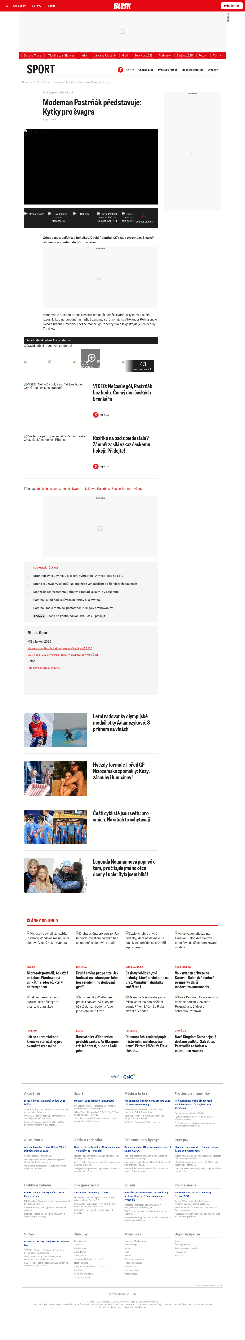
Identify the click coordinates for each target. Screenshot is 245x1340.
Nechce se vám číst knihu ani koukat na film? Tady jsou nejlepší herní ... (196, 1208)
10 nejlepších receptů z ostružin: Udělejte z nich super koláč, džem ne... (197, 1163)
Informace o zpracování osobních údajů (143, 1304)
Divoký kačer (49, 1192)
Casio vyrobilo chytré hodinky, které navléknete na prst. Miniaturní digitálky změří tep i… (147, 980)
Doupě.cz (180, 1031)
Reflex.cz (131, 1031)
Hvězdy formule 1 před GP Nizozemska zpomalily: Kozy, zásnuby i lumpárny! (121, 771)
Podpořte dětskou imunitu (138, 1192)
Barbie (127, 1248)
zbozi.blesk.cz (81, 1255)
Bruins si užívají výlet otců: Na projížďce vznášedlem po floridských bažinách (85, 584)
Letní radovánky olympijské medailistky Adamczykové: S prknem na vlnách (121, 722)
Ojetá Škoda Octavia (84, 1274)
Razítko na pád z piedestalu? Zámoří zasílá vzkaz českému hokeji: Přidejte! (121, 444)
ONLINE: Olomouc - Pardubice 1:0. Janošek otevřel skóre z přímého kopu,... (95, 1107)
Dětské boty (130, 1266)
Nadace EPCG (132, 1150)
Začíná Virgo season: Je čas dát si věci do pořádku (94, 1211)
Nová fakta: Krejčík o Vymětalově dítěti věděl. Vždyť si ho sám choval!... (145, 1117)
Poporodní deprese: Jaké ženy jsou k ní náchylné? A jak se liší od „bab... (143, 1206)
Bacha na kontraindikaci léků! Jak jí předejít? (76, 616)
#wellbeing (93, 1192)
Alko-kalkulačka (33, 1147)
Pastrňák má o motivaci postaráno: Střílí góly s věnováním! (73, 608)
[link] (19, 5)
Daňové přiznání (133, 1147)
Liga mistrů (107, 1100)
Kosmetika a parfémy (134, 1259)
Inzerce (113, 1294)
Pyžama (128, 1255)
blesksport (53, 488)
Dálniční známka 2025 (36, 1150)
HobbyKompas (81, 1263)
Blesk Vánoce (32, 1100)
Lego (126, 1252)
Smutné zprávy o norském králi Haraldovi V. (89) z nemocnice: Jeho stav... (46, 1110)
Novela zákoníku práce (157, 1147)
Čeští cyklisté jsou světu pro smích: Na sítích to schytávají (121, 816)
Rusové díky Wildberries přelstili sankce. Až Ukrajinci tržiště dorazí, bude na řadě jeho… (97, 1043)
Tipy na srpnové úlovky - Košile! (189, 1113)
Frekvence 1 (180, 1252)
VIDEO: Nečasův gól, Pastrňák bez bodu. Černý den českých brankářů (122, 392)
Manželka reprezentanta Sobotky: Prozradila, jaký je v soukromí (76, 592)
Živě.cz (31, 967)
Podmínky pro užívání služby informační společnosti (99, 1304)
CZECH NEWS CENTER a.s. (124, 1302)
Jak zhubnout (132, 1100)
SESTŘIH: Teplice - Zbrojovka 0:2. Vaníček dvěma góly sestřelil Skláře (44, 1251)
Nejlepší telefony (110, 1147)
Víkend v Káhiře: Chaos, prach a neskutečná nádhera (45, 1208)
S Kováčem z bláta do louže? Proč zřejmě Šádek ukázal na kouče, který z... (97, 1113)
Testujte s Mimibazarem (135, 1241)
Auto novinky (183, 967)
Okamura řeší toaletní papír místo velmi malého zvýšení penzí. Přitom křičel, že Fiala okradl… (146, 1043)
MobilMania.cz (134, 967)
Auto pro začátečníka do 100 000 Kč (91, 1266)
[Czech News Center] (129, 1076)
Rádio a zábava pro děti (186, 1248)
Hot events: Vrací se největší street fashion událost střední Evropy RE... (94, 1198)
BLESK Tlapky (32, 1192)
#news (105, 1192)
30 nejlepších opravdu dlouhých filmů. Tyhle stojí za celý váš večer (96, 1169)
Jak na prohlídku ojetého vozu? (88, 1259)
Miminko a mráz (183, 1104)
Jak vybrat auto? (82, 1277)
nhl (84, 488)
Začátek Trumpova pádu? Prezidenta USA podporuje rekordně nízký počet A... (43, 1123)
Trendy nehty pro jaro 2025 (155, 1100)
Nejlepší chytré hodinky (87, 1147)
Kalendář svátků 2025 (53, 1100)
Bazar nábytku (131, 1274)
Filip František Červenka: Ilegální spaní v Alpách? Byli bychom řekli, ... (47, 1202)
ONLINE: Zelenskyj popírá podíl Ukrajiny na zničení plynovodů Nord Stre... (44, 1117)
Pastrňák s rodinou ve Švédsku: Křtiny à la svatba (66, 600)
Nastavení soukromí (182, 1304)
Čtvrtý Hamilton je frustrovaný (38, 1156)
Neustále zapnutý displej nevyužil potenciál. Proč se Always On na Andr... (96, 1157)
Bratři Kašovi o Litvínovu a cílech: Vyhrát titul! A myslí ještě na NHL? (79, 576)
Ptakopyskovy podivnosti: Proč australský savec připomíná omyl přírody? (197, 1215)
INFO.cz (28, 1104)
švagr (75, 488)
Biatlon (96, 1100)
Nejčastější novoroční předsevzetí (193, 1100)
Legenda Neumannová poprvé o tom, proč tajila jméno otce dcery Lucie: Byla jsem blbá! (124, 867)
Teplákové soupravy (133, 1263)
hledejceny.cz (80, 1241)
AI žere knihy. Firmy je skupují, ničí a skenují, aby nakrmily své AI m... (97, 1163)
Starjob (178, 1241)
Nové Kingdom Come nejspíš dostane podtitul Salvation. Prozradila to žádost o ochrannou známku (195, 1043)
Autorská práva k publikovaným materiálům (53, 1304)
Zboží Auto (79, 1270)
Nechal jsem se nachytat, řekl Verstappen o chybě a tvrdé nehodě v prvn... (44, 1160)
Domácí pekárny (210, 1147)
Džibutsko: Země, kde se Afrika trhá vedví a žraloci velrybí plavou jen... (44, 1215)
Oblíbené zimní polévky (187, 1147)
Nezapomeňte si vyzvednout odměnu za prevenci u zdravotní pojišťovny (147, 1218)
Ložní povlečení (131, 1270)
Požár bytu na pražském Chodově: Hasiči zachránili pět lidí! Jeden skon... (143, 1110)
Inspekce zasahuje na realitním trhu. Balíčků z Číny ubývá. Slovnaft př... (145, 1157)
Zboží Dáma (80, 1252)
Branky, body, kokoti (47, 1241)
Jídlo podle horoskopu (188, 1150)
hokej (66, 488)
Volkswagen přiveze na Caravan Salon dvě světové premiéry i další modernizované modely (194, 980)
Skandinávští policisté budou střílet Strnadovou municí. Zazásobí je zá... (146, 1169)
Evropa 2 (179, 1255)
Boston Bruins (121, 488)
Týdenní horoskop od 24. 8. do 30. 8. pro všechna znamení (193, 1118)
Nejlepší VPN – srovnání (88, 1150)
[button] (33, 55)
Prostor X (29, 1241)
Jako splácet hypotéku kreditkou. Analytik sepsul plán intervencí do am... (147, 1163)
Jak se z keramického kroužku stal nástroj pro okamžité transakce (44, 1041)
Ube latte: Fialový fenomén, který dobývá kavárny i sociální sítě (198, 1169)
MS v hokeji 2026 (39, 641)
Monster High (130, 1244)
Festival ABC (182, 1196)
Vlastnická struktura (203, 1304)
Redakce (124, 1294)
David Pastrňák (98, 488)
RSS (133, 1294)
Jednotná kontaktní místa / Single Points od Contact (122, 1307)
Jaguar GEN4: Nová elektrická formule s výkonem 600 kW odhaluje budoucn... (193, 1202)
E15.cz (79, 1031)
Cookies (167, 1304)
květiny (137, 488)
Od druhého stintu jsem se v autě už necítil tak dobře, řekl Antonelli (45, 1167)
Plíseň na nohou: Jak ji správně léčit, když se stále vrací (145, 1212)
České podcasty (182, 1244)
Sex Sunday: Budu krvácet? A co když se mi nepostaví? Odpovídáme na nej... (94, 1205)
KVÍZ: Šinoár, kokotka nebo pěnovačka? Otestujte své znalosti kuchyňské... (198, 1157)
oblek (40, 488)
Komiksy (206, 1192)
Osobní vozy (80, 1248)
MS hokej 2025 (82, 1100)
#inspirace (80, 1192)
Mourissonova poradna (187, 1192)
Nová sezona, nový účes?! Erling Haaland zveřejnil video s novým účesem (43, 1257)
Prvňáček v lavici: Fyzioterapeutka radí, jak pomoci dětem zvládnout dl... (195, 1124)
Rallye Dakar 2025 (54, 1147)
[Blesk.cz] (122, 6)
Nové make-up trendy (137, 1104)
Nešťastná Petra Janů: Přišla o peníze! (142, 1122)
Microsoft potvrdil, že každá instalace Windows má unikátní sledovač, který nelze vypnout (47, 980)
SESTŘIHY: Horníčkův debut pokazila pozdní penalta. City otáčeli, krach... (95, 1119)
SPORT (41, 68)
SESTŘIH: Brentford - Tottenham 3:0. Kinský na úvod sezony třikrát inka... (46, 1264)
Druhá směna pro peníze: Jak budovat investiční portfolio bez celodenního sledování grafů (97, 980)
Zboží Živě (79, 1244)
